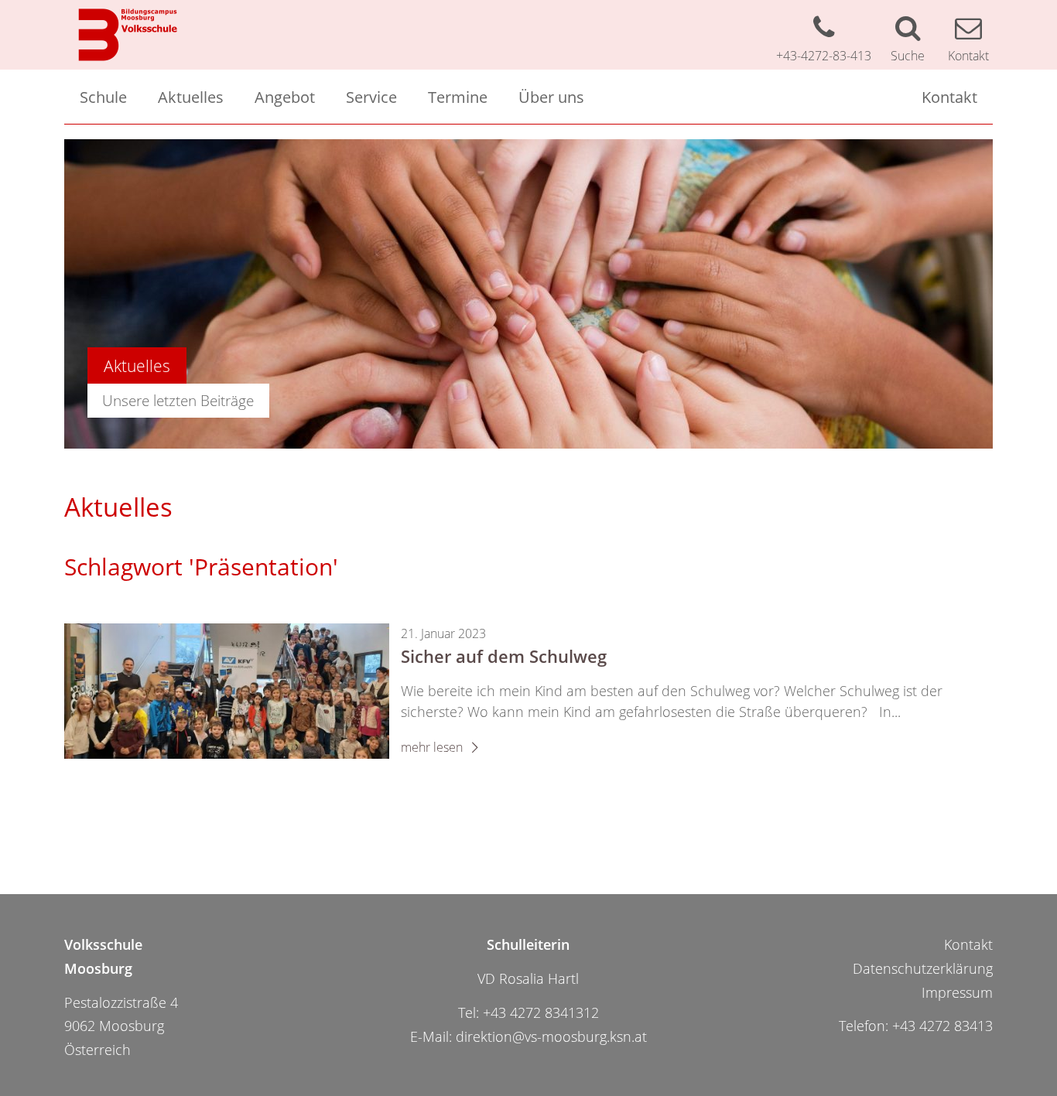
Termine (457, 97)
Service (371, 97)
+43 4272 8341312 (541, 1012)
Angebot (285, 97)
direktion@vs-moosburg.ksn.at (551, 1036)
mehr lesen (433, 747)
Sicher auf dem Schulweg (504, 656)
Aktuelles (191, 97)
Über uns (551, 97)
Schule (103, 97)
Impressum (957, 992)
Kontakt (949, 97)
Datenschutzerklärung (923, 968)
